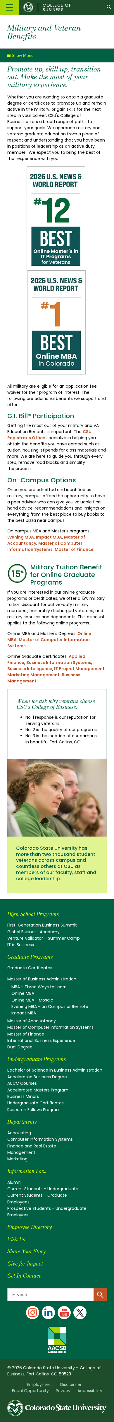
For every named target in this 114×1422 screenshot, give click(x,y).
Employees (18, 1202)
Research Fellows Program (34, 1110)
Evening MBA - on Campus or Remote (49, 1006)
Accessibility (89, 1391)
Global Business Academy (33, 932)
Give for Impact (25, 1264)
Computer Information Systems (40, 1139)
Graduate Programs (30, 957)
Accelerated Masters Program (37, 1090)
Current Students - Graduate (37, 1195)
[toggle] (20, 55)
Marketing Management (33, 675)
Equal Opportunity (30, 1391)
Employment (40, 1384)
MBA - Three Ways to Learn (39, 987)
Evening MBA (20, 537)
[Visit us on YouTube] (64, 1312)
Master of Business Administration (41, 979)
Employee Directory (29, 1227)
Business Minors (23, 1096)
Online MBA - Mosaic (32, 1000)
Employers (17, 1215)
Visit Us (16, 1239)
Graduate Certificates (29, 968)
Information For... (26, 1171)
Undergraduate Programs (36, 1059)
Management (21, 1152)
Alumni (14, 1182)
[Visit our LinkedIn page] (48, 1312)
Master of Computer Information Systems (44, 546)
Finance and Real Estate (31, 1146)
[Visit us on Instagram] (32, 1312)
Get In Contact (24, 1276)
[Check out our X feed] (80, 1312)
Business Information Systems (58, 662)
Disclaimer (71, 1384)
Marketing (17, 1159)
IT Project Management (79, 669)
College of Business (57, 7)
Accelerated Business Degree (37, 1077)
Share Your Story (26, 1251)
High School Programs (33, 914)
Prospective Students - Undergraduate (47, 1208)
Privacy (63, 1391)
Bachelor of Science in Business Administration (54, 1070)
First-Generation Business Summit (42, 925)
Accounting (19, 1133)
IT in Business (20, 945)
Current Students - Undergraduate (42, 1189)
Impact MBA (49, 537)
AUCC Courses (22, 1083)
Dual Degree (19, 1047)
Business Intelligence (29, 669)
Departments (22, 1122)
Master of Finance (74, 549)
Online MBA (22, 993)
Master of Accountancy (31, 1021)
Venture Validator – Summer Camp (43, 938)
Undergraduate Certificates (35, 1103)
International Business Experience (41, 1040)
